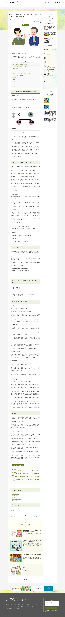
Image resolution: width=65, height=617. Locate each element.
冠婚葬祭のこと (23, 5)
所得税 (29, 350)
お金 (33, 327)
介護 (16, 132)
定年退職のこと (11, 5)
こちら (49, 611)
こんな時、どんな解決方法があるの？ (20, 66)
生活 (36, 142)
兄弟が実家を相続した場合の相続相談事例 (20, 64)
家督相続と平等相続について (17, 500)
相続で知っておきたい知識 (18, 75)
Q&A (33, 604)
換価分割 (14, 79)
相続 (10, 19)
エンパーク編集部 (36, 21)
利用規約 (18, 606)
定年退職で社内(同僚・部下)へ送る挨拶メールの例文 (52, 27)
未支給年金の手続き (15, 494)
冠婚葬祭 (19, 604)
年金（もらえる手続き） (16, 499)
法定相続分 (31, 175)
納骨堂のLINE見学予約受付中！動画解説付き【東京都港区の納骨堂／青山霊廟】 (32, 531)
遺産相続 (26, 183)
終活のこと (29, 5)
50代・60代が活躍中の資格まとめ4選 (52, 105)
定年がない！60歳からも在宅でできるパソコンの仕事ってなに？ (52, 99)
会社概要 (7, 606)
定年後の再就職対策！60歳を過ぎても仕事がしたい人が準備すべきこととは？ (52, 120)
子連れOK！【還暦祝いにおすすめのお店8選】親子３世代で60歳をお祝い (52, 34)
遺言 (18, 173)
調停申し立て (15, 68)
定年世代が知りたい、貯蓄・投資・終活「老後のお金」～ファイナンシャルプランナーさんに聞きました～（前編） (52, 113)
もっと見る (49, 45)
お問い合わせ (29, 606)
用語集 (54, 5)
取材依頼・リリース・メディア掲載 (10, 608)
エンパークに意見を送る (52, 607)
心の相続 (13, 497)
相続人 (13, 102)
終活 (11, 604)
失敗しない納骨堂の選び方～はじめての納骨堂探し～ (32, 555)
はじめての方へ (12, 606)
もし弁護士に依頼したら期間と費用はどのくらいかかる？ (23, 73)
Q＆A (48, 5)
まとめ (14, 86)
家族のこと (41, 5)
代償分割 (14, 81)
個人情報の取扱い (23, 606)
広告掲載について (19, 608)
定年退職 (7, 604)
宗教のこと (35, 5)
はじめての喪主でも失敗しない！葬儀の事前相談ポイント (32, 567)
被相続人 (20, 417)
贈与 (17, 425)
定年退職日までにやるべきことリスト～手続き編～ (52, 39)
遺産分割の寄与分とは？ (16, 495)
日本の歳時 (17, 5)
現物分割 (14, 77)
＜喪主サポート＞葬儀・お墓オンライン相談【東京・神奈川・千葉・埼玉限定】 (32, 541)
